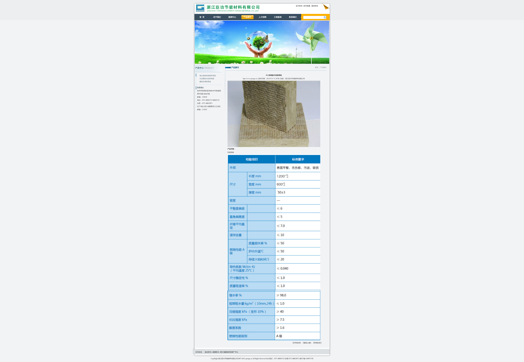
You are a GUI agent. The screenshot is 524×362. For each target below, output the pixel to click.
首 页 (202, 17)
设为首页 (299, 6)
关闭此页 (317, 343)
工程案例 (278, 17)
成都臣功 (215, 352)
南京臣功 (208, 352)
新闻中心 (232, 17)
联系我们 (293, 17)
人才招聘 (262, 17)
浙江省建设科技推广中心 (229, 352)
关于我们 (217, 17)
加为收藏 (306, 6)
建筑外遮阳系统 (205, 82)
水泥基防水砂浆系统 (207, 79)
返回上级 (307, 343)
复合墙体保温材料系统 (208, 76)
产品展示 (247, 17)
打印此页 (297, 343)
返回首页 (315, 6)
